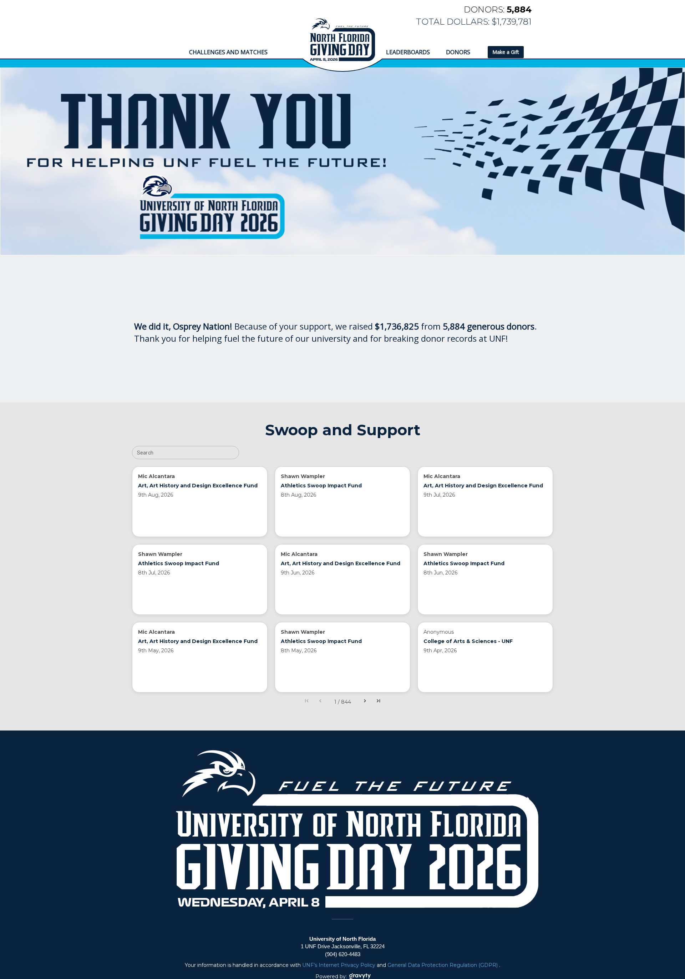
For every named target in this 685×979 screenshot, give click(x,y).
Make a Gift (505, 52)
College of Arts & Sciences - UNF (468, 641)
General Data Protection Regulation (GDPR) (443, 965)
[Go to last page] (378, 702)
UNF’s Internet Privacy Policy (339, 965)
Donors (459, 52)
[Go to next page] (365, 702)
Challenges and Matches (228, 52)
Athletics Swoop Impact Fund (321, 485)
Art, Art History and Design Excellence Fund (198, 485)
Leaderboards (408, 52)
